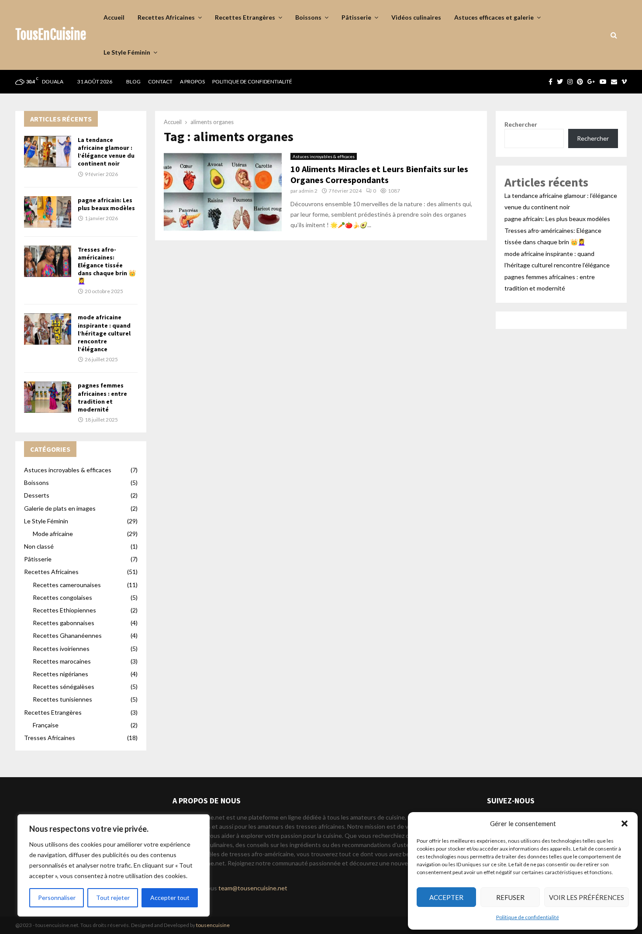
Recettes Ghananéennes (67, 635)
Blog (133, 81)
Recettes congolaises (62, 597)
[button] (624, 823)
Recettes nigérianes (60, 674)
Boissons (308, 17)
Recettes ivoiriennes (61, 648)
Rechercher (520, 124)
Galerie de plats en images (60, 508)
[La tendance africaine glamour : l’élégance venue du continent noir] (47, 151)
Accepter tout (170, 897)
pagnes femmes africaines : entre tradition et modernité (102, 397)
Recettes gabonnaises (63, 622)
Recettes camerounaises (67, 584)
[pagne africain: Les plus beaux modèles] (47, 212)
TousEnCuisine (50, 35)
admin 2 (308, 190)
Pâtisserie (356, 17)
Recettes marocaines (62, 661)
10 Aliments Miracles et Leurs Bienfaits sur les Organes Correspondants (379, 174)
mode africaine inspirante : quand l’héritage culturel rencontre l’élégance (104, 333)
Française (46, 725)
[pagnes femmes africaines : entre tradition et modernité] (47, 397)
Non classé (39, 546)
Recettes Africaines (166, 17)
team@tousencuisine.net (252, 888)
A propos (192, 81)
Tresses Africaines (49, 737)
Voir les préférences (586, 897)
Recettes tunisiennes (62, 699)
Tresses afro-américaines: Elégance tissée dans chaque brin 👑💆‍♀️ (107, 265)
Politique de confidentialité (527, 917)
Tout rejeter (113, 897)
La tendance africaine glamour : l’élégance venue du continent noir (106, 152)
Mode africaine (53, 533)
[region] (113, 865)
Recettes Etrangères (245, 17)
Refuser (510, 897)
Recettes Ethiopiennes (64, 610)
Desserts (36, 495)
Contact (160, 81)
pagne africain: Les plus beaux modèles (106, 204)
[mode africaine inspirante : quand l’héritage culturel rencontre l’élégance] (47, 329)
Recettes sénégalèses (63, 686)
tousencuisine (213, 925)
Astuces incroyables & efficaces (324, 156)
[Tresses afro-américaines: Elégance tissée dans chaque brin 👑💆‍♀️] (47, 261)
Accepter (446, 897)
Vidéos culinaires (416, 17)
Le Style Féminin (127, 52)
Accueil (114, 17)
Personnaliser (57, 897)
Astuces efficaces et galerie (494, 17)
